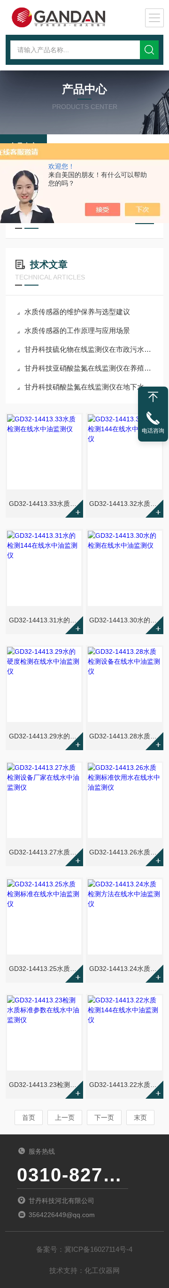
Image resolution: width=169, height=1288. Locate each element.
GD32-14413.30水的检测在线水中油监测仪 (125, 620)
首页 (28, 1117)
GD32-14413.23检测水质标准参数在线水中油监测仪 (45, 1084)
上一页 (65, 1117)
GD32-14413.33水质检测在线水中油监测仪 (45, 503)
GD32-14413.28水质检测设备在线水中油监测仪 (125, 736)
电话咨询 (153, 430)
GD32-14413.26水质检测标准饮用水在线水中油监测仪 (125, 852)
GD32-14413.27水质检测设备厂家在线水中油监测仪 (45, 852)
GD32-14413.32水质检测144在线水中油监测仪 (125, 503)
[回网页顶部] (153, 397)
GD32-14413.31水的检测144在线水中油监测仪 (45, 620)
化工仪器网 (102, 1270)
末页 (140, 1117)
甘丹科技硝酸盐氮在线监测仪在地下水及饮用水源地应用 (89, 387)
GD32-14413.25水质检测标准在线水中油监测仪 (45, 968)
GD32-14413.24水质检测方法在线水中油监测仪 (125, 968)
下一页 (104, 1117)
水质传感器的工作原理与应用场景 (77, 330)
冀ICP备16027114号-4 (98, 1249)
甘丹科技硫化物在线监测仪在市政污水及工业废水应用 (89, 349)
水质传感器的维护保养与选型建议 (77, 312)
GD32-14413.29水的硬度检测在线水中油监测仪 (45, 736)
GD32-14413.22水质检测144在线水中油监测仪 (125, 1084)
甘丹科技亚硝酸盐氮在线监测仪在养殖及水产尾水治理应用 (89, 368)
